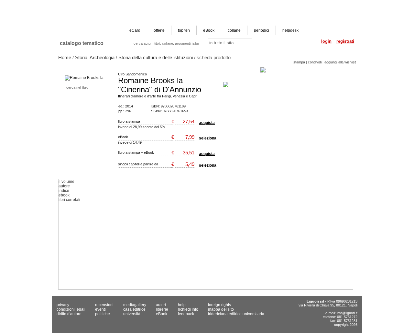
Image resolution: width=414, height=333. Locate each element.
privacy (63, 305)
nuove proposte (282, 5)
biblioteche (328, 5)
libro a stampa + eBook (136, 152)
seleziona (207, 138)
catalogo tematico (82, 43)
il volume (66, 181)
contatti (350, 5)
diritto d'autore (69, 314)
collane (234, 30)
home (148, 5)
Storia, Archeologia (94, 57)
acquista (207, 122)
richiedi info (188, 309)
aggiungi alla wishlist (340, 62)
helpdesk (290, 30)
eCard (134, 30)
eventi (100, 309)
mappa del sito (221, 309)
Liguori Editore (87, 17)
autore (64, 186)
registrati (345, 41)
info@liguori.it (347, 313)
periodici (261, 30)
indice (64, 190)
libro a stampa (129, 121)
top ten (184, 30)
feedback (186, 314)
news (193, 5)
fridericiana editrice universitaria (236, 314)
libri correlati (69, 199)
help (182, 305)
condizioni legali (71, 309)
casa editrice (171, 5)
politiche (102, 314)
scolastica (237, 5)
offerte (159, 30)
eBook (208, 30)
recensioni (104, 305)
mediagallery (134, 305)
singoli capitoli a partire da (138, 164)
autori (257, 5)
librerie (307, 5)
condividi (314, 62)
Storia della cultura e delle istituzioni (155, 57)
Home (64, 57)
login (326, 41)
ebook (64, 195)
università (213, 5)
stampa (299, 62)
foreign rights (219, 305)
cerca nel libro (77, 87)
